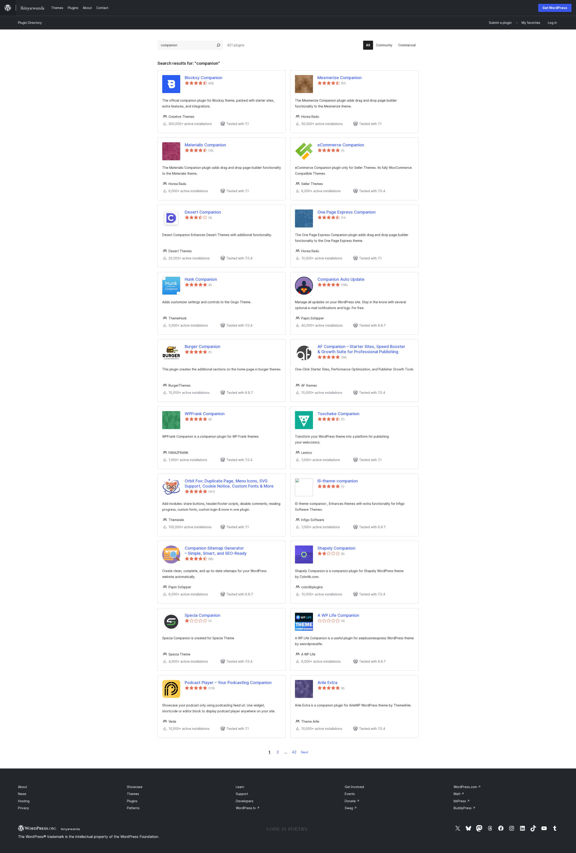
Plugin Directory (30, 22)
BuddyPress (464, 808)
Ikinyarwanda (70, 829)
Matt (459, 794)
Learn (240, 787)
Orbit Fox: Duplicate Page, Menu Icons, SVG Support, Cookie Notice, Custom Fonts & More (229, 483)
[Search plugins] (218, 45)
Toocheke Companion (338, 413)
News (22, 794)
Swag (351, 808)
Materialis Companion (205, 145)
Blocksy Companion (203, 77)
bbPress (462, 801)
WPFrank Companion (205, 413)
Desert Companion (203, 212)
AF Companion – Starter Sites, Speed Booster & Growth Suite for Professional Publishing (361, 349)
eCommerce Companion (340, 145)
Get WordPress (554, 8)
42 (294, 752)
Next (304, 752)
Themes (133, 794)
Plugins (132, 801)
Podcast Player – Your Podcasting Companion (228, 682)
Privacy (23, 808)
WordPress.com (467, 787)
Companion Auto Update (340, 279)
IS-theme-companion (337, 481)
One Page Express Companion (346, 212)
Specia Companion (202, 615)
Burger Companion (202, 346)
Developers (244, 801)
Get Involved (354, 787)
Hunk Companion (201, 279)
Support (242, 794)
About (22, 787)
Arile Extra (327, 682)
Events (350, 794)
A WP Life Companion (338, 615)
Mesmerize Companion (339, 77)
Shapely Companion (336, 548)
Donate (352, 801)
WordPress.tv (248, 808)
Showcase (134, 787)
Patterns (133, 808)
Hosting (23, 801)
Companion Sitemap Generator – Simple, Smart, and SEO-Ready (216, 551)
